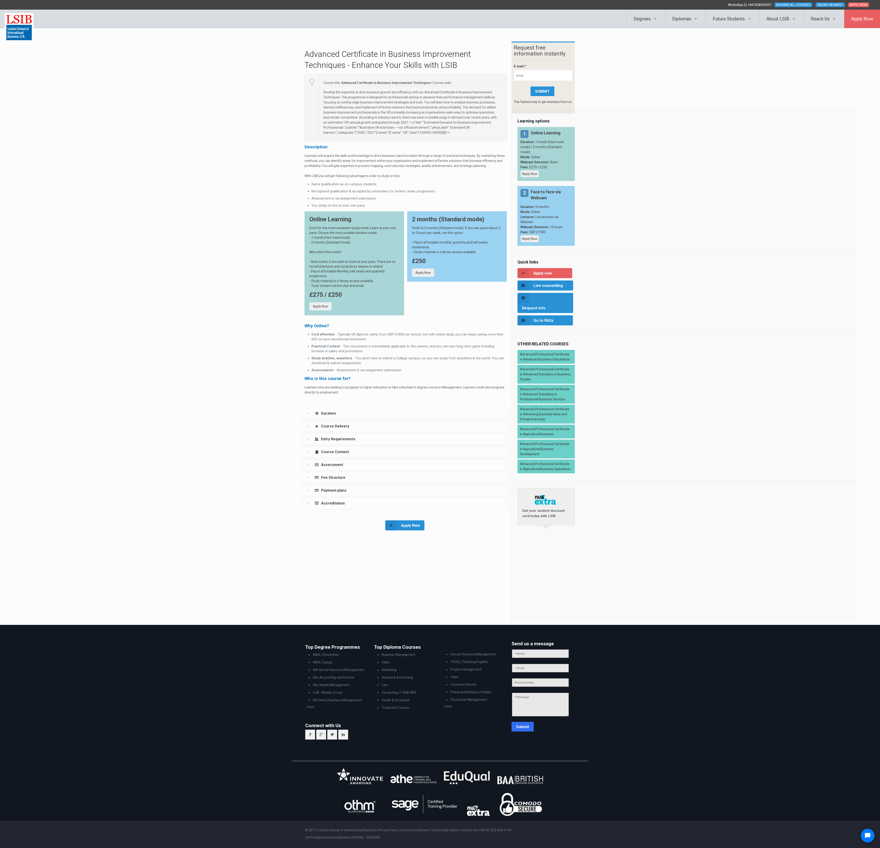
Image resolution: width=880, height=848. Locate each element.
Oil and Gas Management (469, 699)
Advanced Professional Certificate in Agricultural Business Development (544, 449)
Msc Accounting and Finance (333, 677)
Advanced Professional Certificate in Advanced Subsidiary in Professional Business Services (544, 394)
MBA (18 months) (326, 655)
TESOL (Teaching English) (469, 662)
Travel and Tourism (396, 707)
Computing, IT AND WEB (399, 692)
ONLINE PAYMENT (830, 5)
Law (385, 685)
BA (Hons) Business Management (337, 700)
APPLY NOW (858, 5)
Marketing (389, 670)
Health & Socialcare (396, 700)
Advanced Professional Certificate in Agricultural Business (544, 431)
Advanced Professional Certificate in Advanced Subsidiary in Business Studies (545, 374)
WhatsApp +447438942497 (749, 5)
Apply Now (320, 306)
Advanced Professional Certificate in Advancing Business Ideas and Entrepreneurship (544, 414)
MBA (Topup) (322, 662)
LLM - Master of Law (327, 692)
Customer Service (463, 684)
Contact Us (469, 830)
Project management (466, 669)
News (455, 830)
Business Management (398, 655)
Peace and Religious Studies (471, 692)
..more (309, 707)
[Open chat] (867, 835)
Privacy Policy (388, 830)
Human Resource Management (473, 654)
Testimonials (439, 830)
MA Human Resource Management (338, 670)
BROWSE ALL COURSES (793, 5)
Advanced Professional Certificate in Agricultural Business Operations (545, 466)
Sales (386, 662)
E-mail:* (520, 66)
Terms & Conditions (414, 830)
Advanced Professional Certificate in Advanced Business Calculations (545, 356)
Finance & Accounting (397, 677)
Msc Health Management (331, 685)
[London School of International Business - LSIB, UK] (19, 19)
